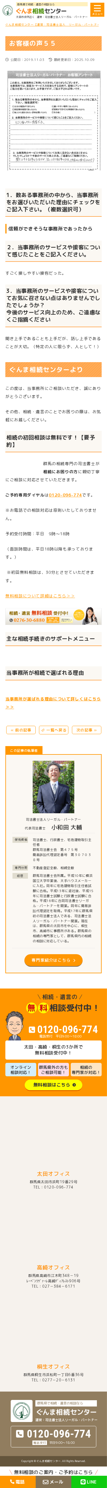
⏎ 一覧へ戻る (54, 730)
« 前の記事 (21, 730)
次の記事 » (86, 730)
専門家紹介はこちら (51, 960)
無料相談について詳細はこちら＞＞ (40, 596)
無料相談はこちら (51, 1085)
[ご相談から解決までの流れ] (53, 616)
